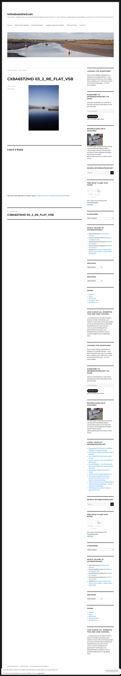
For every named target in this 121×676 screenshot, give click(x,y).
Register (91, 294)
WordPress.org (93, 302)
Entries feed (92, 298)
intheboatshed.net (20, 14)
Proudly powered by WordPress (39, 666)
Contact (83, 25)
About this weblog (22, 25)
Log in (90, 296)
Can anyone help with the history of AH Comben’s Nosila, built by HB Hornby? (100, 251)
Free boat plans (37, 25)
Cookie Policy (41, 673)
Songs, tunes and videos (55, 25)
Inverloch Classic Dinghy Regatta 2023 (100, 474)
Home (9, 25)
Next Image (22, 70)
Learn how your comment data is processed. (53, 196)
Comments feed (93, 300)
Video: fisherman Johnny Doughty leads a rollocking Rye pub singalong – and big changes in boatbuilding (101, 484)
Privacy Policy (72, 25)
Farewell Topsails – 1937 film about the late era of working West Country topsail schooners (101, 466)
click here (90, 204)
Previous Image (12, 70)
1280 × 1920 (10, 89)
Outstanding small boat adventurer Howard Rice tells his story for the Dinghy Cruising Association (99, 478)
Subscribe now (92, 116)
